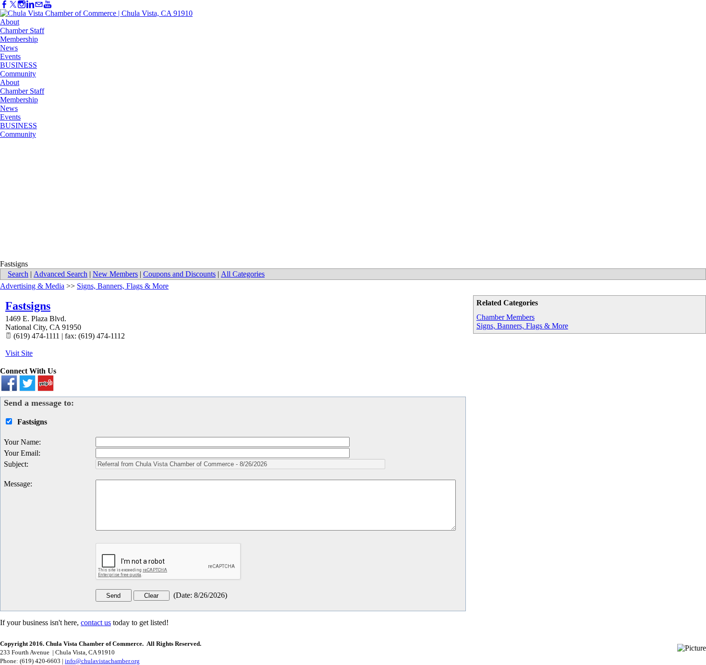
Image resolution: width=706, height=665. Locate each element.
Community (18, 74)
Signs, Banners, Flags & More (522, 326)
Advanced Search (60, 274)
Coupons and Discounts (179, 274)
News (9, 48)
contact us (96, 622)
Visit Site (19, 353)
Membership (19, 39)
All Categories (243, 274)
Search (18, 274)
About (9, 22)
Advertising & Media (32, 286)
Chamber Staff (22, 30)
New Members (115, 274)
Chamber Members (505, 317)
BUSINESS (18, 65)
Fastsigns (27, 306)
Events (10, 56)
